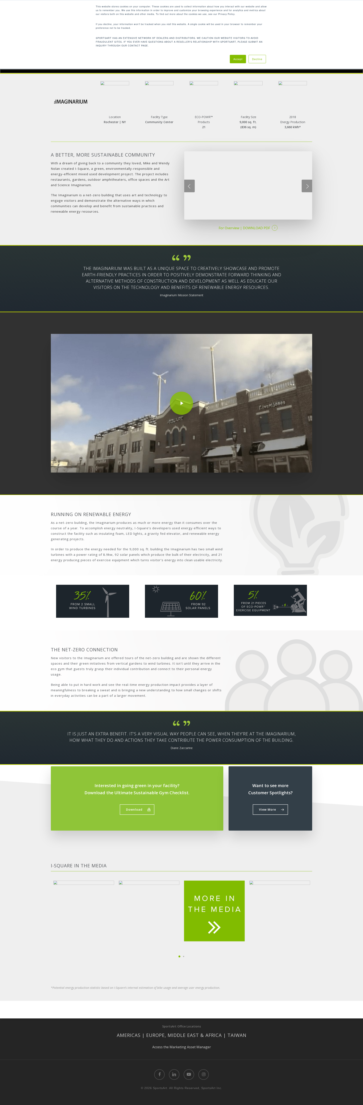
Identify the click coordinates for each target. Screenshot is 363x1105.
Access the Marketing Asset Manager (181, 1047)
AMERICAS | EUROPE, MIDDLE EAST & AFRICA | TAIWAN (181, 1035)
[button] (137, 809)
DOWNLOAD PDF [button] (256, 228)
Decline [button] (257, 59)
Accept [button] (237, 59)
